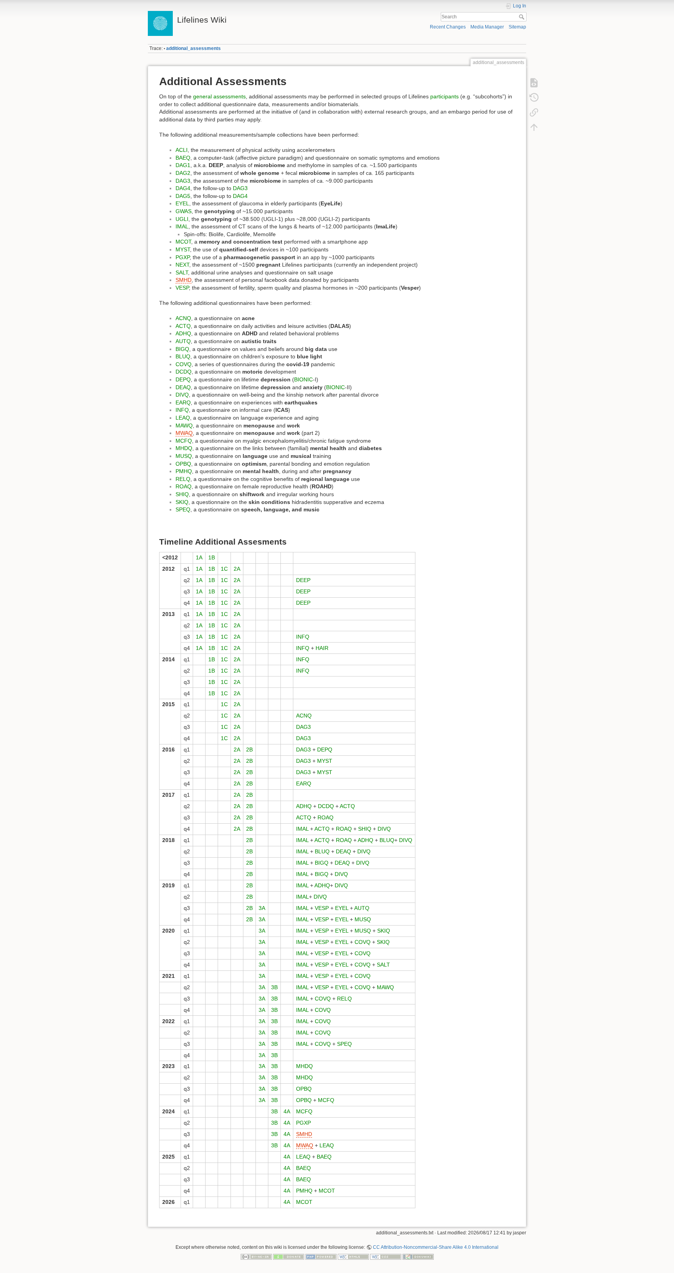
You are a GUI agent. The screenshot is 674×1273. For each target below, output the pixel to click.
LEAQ (183, 418)
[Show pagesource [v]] (534, 82)
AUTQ (183, 341)
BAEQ (183, 158)
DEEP (303, 580)
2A (237, 569)
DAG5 (183, 196)
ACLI (182, 150)
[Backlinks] (534, 112)
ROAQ (184, 486)
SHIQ (182, 494)
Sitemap (517, 27)
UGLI (182, 219)
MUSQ (184, 456)
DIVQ (182, 395)
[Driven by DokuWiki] (418, 1256)
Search (522, 17)
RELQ (183, 479)
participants (444, 96)
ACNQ (183, 318)
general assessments (219, 96)
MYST (183, 249)
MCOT (183, 242)
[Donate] (288, 1256)
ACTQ (183, 326)
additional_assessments (193, 48)
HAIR (322, 648)
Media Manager (487, 27)
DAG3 (183, 181)
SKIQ (182, 502)
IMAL (182, 226)
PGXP (183, 257)
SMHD (184, 280)
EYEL (182, 203)
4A (287, 1111)
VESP (182, 288)
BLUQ (183, 356)
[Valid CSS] (385, 1256)
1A (199, 557)
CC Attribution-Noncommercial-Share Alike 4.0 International (435, 1247)
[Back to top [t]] (534, 127)
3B (274, 987)
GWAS (184, 211)
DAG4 (183, 188)
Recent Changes (448, 27)
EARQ (183, 402)
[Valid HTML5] (353, 1256)
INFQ (182, 410)
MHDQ (184, 448)
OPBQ (183, 464)
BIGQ (182, 349)
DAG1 (183, 165)
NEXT (182, 265)
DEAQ (183, 387)
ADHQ (183, 333)
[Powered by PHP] (321, 1256)
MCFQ (184, 441)
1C (224, 569)
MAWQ (184, 425)
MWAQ (184, 433)
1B (211, 557)
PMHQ (184, 471)
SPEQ (183, 509)
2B (249, 749)
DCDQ (184, 372)
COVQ (184, 364)
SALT (182, 272)
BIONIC (303, 379)
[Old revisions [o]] (534, 97)
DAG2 (183, 173)
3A (262, 908)
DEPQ (183, 379)
